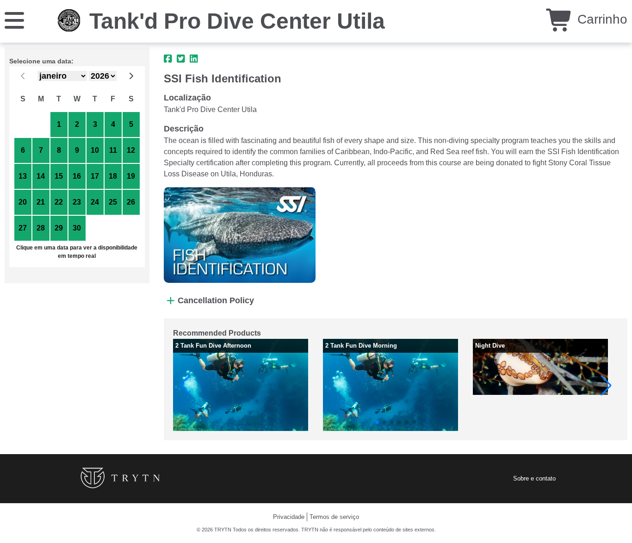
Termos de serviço (334, 516)
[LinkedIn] (194, 59)
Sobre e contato (534, 478)
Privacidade (288, 516)
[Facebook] (168, 59)
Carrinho (600, 19)
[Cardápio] (14, 20)
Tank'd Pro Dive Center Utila (237, 21)
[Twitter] (181, 59)
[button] (185, 385)
